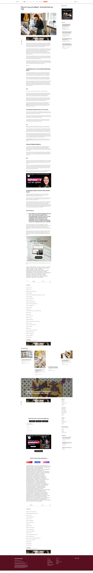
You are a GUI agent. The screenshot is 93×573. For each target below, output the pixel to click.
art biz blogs (46, 170)
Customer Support (49, 565)
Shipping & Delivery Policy (50, 564)
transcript (28, 426)
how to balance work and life (29, 272)
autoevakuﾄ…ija (31, 300)
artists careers (36, 269)
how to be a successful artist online (38, 272)
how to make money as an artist (46, 489)
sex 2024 (30, 515)
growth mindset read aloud (36, 478)
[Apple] (78, 558)
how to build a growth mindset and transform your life (33, 488)
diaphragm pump (31, 529)
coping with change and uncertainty (30, 472)
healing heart (37, 480)
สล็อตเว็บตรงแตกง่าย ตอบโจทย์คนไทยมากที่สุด (35, 310)
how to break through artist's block (40, 487)
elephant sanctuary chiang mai (33, 534)
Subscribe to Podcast (64, 432)
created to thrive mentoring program (45, 472)
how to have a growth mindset (38, 489)
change (42, 469)
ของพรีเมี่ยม (30, 296)
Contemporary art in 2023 (29, 271)
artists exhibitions (40, 269)
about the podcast (29, 430)
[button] (75, 2)
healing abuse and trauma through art (31, 480)
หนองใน (30, 314)
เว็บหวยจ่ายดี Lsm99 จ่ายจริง (32, 324)
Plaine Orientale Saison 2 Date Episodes (34, 321)
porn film (30, 518)
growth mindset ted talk (44, 478)
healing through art (42, 480)
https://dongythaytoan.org (33, 511)
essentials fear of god (32, 539)
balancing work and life (38, 469)
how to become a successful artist (41, 486)
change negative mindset (34, 470)
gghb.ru (30, 541)
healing (48, 479)
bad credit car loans (31, 331)
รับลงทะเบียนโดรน (31, 333)
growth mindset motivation (29, 478)
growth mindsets (37, 479)
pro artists (35, 496)
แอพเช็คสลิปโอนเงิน (31, 536)
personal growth (45, 495)
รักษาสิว (30, 289)
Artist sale (27, 269)
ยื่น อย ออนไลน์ (31, 319)
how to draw (41, 488)
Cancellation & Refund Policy (50, 563)
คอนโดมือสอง (31, 335)
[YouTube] (75, 558)
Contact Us (63, 431)
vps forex (30, 317)
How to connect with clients (47, 272)
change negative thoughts (39, 471)
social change (42, 497)
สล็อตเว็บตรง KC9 (31, 298)
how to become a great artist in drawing (31, 486)
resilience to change (28, 497)
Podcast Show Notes (64, 411)
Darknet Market (31, 520)
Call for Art (63, 422)
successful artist (47, 497)
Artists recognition (38, 270)
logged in (31, 340)
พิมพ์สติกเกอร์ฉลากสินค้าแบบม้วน (33, 513)
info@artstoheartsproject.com (18, 560)
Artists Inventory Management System (30, 270)
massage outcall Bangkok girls (33, 303)
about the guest (29, 431)
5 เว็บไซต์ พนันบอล (31, 522)
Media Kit (57, 563)
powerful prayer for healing (29, 496)
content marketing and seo (46, 471)
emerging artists (41, 271)
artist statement (31, 269)
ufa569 (30, 312)
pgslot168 (30, 307)
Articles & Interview (64, 410)
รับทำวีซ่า (30, 532)
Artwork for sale (43, 270)
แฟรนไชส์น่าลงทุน (31, 305)
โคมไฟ (30, 328)
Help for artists (45, 271)
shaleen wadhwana (37, 497)
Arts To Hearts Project (19, 558)
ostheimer (30, 525)
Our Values (63, 401)
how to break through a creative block (31, 487)
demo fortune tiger (31, 527)
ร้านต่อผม (30, 543)
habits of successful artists (42, 479)
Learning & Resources (64, 412)
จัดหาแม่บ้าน (30, 326)
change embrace (28, 470)
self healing (33, 497)
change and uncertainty (47, 469)
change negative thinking (40, 470)
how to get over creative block (30, 489)
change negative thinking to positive (30, 471)
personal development (29, 495)
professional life (45, 496)
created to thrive (38, 472)
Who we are (63, 400)
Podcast (48, 495)
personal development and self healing (37, 495)
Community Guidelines (64, 421)
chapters (28, 425)
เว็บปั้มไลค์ (30, 293)
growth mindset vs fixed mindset (30, 479)
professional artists (39, 496)
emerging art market (35, 271)
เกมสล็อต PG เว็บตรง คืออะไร (33, 291)
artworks (47, 270)
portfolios (27, 104)
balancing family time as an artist (30, 469)
